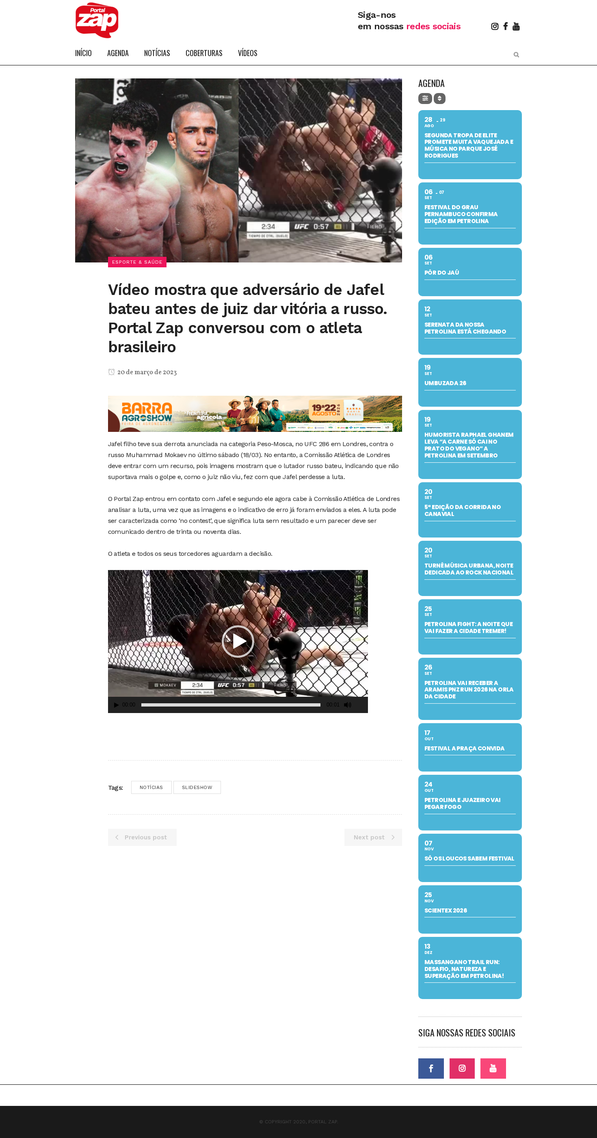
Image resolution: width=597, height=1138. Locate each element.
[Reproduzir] (116, 705)
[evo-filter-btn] (425, 98)
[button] (238, 641)
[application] (238, 641)
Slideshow (197, 787)
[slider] (230, 705)
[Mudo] (347, 705)
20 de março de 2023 (146, 372)
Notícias (151, 787)
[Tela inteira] (362, 705)
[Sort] (440, 98)
